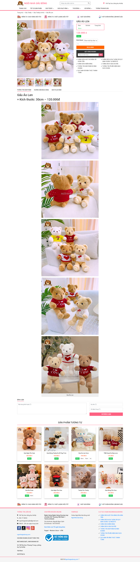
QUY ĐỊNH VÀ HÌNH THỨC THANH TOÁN (110, 538)
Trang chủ (20, 12)
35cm (56, 458)
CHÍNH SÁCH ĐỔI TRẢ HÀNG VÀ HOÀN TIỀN (111, 516)
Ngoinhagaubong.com (71, 559)
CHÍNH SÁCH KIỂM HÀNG (85, 64)
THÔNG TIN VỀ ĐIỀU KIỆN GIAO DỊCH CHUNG (111, 534)
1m (90, 458)
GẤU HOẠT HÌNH (63, 8)
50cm (82, 458)
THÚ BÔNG (76, 8)
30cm (78, 36)
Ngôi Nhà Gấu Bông (77, 517)
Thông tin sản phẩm (24, 90)
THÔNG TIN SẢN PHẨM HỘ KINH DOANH (109, 530)
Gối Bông (87, 8)
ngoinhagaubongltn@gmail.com (28, 521)
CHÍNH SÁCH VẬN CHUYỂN (110, 64)
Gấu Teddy (28, 12)
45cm (83, 495)
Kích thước (79, 40)
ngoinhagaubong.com (23, 534)
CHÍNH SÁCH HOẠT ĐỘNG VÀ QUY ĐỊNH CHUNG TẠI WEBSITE (110, 520)
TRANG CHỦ (22, 8)
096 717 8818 (23, 518)
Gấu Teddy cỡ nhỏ (39, 12)
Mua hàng (90, 47)
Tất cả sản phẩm (36, 8)
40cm (29, 458)
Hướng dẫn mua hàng (41, 90)
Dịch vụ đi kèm (56, 90)
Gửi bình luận (106, 414)
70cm (86, 458)
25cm (110, 495)
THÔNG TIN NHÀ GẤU (102, 8)
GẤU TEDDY (48, 8)
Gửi (101, 54)
